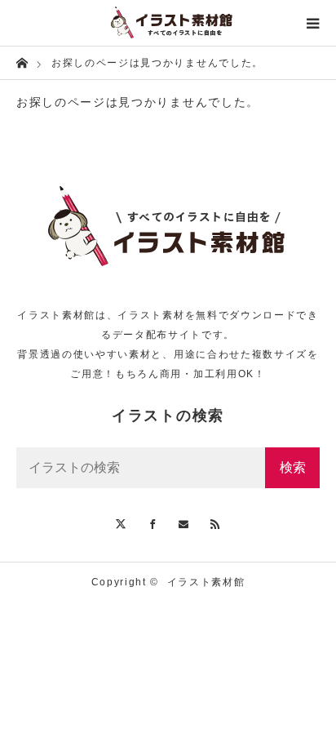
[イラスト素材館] (168, 23)
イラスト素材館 (206, 582)
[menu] (313, 23)
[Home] (21, 62)
